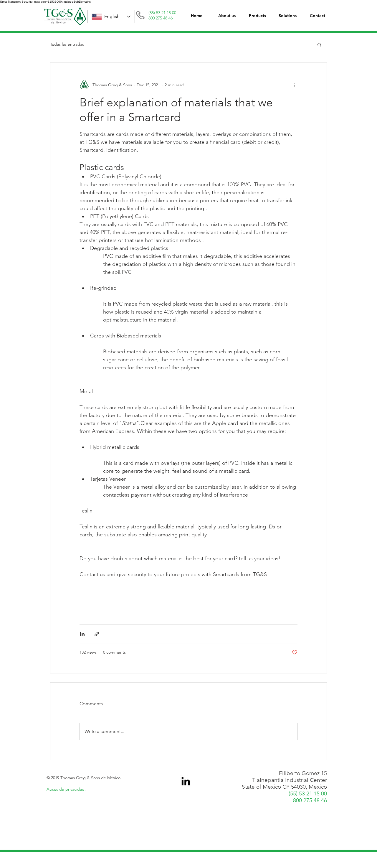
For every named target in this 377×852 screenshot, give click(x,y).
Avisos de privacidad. (66, 789)
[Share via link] (97, 634)
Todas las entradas (67, 44)
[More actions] (293, 84)
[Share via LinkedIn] (82, 634)
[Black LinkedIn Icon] (186, 781)
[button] (257, 16)
